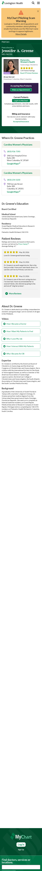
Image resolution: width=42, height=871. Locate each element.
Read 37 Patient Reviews (29, 73)
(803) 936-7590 (13, 151)
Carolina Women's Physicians (18, 144)
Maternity (24, 60)
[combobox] (21, 867)
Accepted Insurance (21, 121)
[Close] (38, 11)
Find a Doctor (7, 47)
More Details (21, 34)
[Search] (33, 3)
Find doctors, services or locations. (16, 861)
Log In (21, 844)
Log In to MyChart (21, 101)
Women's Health (27, 62)
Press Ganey (22, 244)
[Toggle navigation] (38, 3)
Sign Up (21, 849)
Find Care (5, 42)
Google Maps (13, 163)
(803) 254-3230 (13, 180)
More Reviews (15, 293)
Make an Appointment (21, 90)
